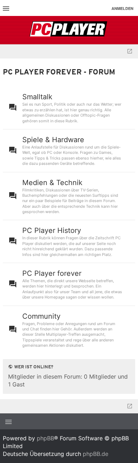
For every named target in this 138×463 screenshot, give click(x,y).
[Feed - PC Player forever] (130, 284)
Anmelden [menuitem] (122, 8)
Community (41, 316)
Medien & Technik (52, 182)
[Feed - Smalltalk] (130, 108)
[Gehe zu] (129, 51)
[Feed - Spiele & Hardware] (130, 150)
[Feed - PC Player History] (130, 241)
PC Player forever (51, 273)
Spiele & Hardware (53, 139)
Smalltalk (37, 97)
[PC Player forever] (69, 30)
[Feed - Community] (130, 330)
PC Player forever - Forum (59, 72)
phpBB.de (95, 453)
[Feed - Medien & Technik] (130, 196)
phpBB (45, 438)
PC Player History (51, 230)
